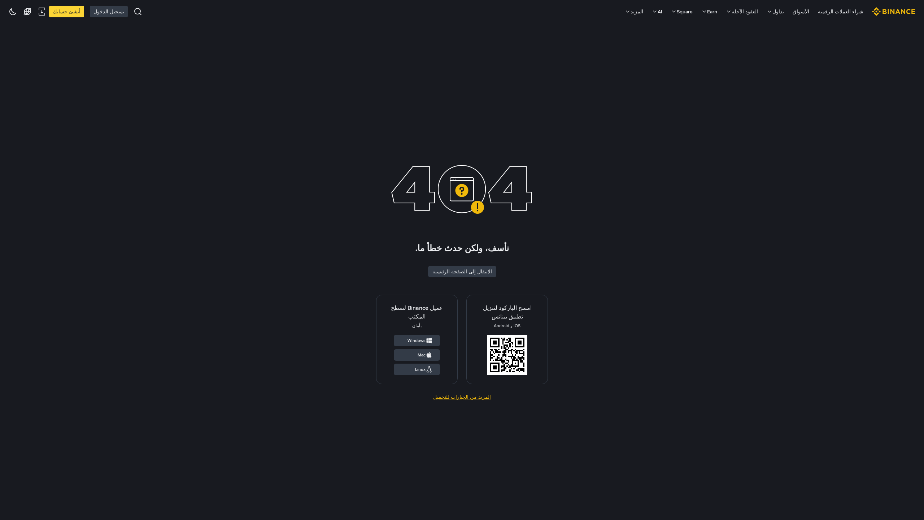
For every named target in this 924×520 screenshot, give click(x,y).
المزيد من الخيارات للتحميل (462, 397)
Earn (712, 11)
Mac (422, 355)
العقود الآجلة (745, 11)
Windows (416, 340)
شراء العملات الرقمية (840, 11)
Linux (420, 369)
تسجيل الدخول (108, 11)
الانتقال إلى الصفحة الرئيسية (462, 271)
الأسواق (801, 11)
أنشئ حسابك (66, 11)
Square (685, 11)
